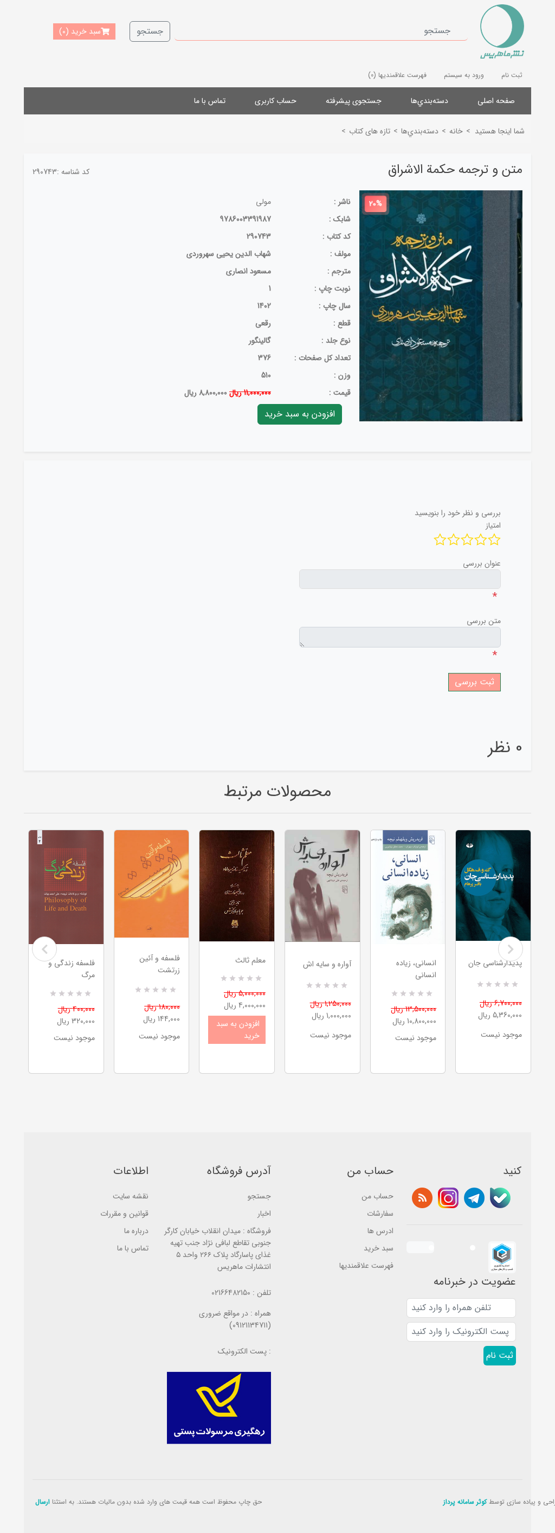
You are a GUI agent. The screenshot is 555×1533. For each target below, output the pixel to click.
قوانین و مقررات (124, 1214)
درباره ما (136, 1231)
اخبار (264, 1214)
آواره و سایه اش (327, 964)
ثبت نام (511, 75)
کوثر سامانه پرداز (465, 1502)
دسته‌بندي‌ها (429, 101)
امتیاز (493, 525)
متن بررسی (484, 621)
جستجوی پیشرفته (354, 101)
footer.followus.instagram (448, 1198)
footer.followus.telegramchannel (474, 1198)
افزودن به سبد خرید (238, 1030)
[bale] (500, 1198)
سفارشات (380, 1214)
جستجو (150, 31)
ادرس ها (380, 1231)
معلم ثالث (250, 960)
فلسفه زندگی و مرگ (71, 969)
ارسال (42, 1502)
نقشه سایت (131, 1196)
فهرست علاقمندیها (366, 1266)
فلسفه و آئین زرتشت (159, 964)
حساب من (377, 1196)
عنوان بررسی (482, 563)
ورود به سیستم (464, 75)
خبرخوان (422, 1198)
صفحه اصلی (496, 101)
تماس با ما (209, 101)
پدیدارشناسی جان (495, 963)
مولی (263, 202)
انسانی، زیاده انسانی (416, 969)
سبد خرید (378, 1248)
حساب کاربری (275, 101)
